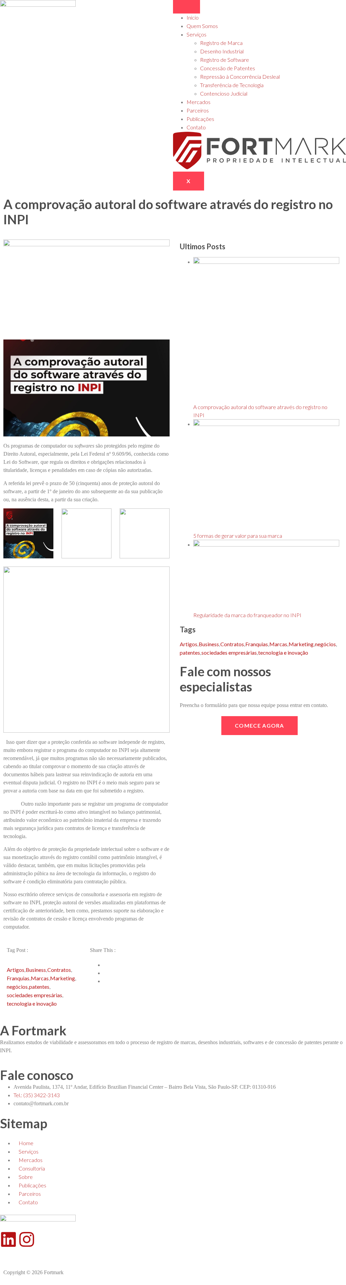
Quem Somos (202, 26)
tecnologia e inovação (32, 1003)
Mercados (199, 102)
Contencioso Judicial (223, 93)
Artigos (15, 969)
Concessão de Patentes (227, 68)
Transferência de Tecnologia (232, 85)
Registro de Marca (221, 43)
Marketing (62, 978)
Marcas (40, 978)
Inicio (193, 17)
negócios (17, 986)
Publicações (200, 119)
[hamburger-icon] (186, 7)
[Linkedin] (8, 1239)
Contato (196, 127)
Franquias (18, 978)
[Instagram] (26, 1239)
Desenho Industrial (222, 51)
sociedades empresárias (34, 995)
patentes (39, 986)
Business (36, 969)
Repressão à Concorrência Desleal (240, 76)
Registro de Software (224, 59)
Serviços (196, 34)
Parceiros (198, 110)
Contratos (59, 969)
